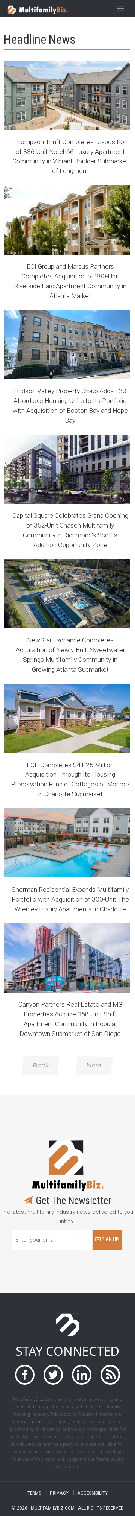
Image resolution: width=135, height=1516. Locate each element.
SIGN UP (109, 1239)
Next (94, 1065)
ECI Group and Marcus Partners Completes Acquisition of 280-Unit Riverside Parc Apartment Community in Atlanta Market (70, 281)
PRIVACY (59, 1492)
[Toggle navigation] (120, 8)
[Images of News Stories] (67, 95)
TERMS (34, 1492)
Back (41, 1065)
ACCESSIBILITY (92, 1492)
